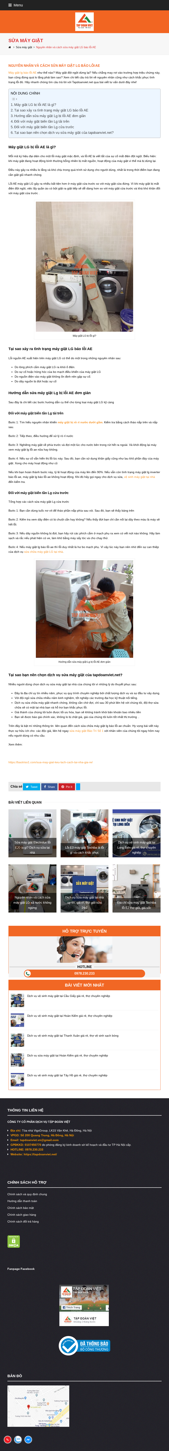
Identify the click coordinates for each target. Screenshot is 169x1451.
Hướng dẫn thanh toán (22, 1201)
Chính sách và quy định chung (27, 1194)
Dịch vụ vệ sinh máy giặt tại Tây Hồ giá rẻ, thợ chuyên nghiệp (67, 1075)
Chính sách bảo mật (20, 1207)
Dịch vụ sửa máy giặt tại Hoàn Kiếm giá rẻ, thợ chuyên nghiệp (67, 1055)
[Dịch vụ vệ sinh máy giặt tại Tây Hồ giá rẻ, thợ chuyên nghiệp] (17, 1079)
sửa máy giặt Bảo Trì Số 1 (86, 730)
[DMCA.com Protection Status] (13, 1246)
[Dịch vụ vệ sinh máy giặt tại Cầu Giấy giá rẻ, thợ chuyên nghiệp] (17, 1000)
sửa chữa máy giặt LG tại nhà (43, 551)
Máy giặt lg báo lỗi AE (22, 72)
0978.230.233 (84, 973)
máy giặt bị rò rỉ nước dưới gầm (80, 422)
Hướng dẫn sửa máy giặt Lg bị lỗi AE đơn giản (50, 116)
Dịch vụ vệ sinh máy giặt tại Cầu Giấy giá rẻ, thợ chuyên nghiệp (68, 996)
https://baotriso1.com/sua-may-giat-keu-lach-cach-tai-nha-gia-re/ (50, 762)
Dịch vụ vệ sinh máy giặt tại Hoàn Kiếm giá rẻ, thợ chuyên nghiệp (69, 1015)
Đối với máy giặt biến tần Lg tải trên (41, 121)
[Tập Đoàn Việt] (84, 21)
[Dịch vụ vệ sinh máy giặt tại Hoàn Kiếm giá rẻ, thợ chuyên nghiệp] (17, 1020)
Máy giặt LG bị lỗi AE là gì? (35, 105)
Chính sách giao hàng (21, 1214)
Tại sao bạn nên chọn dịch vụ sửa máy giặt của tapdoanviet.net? (64, 133)
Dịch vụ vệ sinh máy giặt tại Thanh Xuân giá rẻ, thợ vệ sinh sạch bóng (73, 1035)
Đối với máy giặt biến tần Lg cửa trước (44, 127)
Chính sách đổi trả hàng (23, 1221)
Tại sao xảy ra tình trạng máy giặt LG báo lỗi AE (51, 110)
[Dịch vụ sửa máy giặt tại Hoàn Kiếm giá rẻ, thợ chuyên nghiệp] (17, 1060)
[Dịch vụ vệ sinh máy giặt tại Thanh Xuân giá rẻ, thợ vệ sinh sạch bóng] (17, 1040)
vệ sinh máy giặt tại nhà (139, 476)
